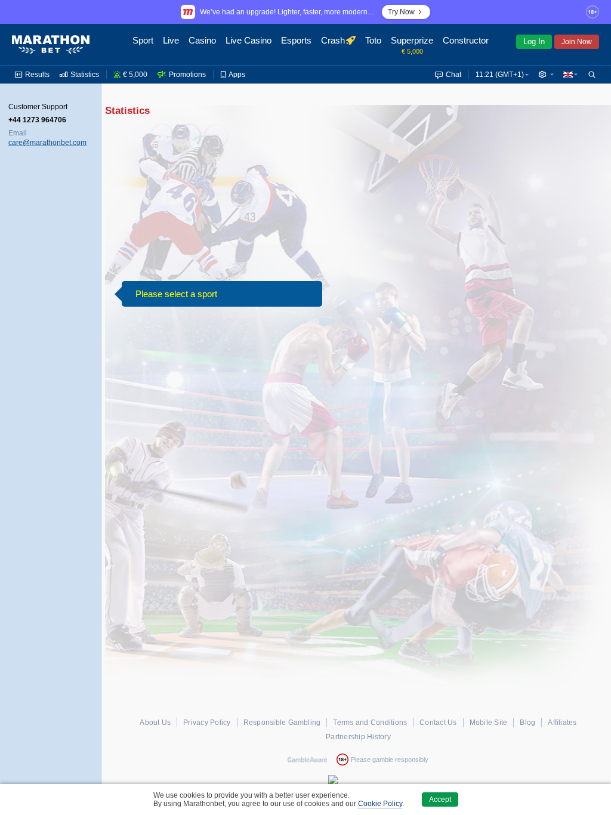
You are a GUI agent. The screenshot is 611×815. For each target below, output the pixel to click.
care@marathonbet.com (47, 142)
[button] (545, 75)
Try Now (401, 12)
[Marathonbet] (51, 45)
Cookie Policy (380, 803)
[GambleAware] (307, 759)
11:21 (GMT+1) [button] (500, 74)
